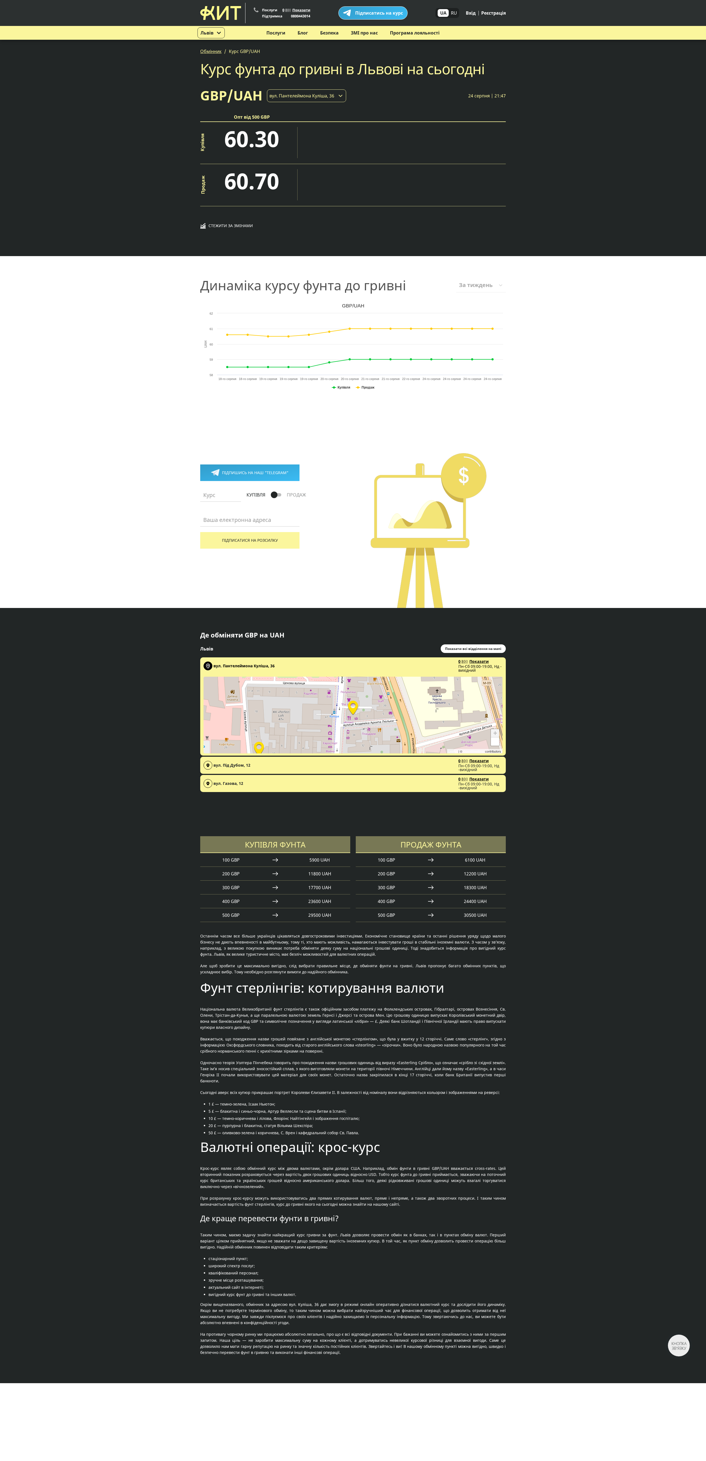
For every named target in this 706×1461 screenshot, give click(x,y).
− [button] (495, 741)
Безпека (329, 33)
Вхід (471, 13)
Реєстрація (493, 13)
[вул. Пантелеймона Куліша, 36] (353, 706)
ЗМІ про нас (364, 33)
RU (454, 13)
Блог (303, 33)
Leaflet (453, 751)
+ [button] (495, 733)
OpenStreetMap (473, 751)
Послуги (275, 33)
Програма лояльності (415, 33)
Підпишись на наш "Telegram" (255, 472)
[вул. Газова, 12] (259, 748)
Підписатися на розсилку (250, 540)
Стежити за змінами (230, 225)
